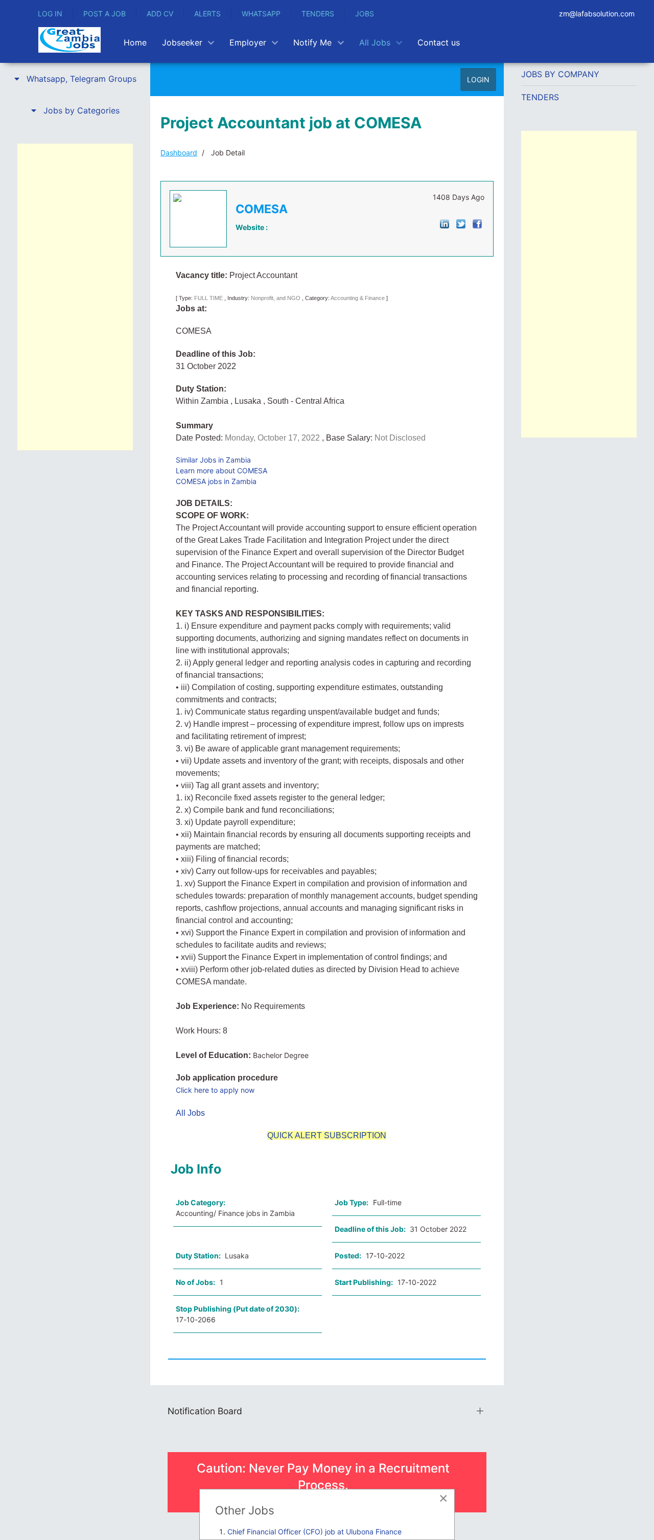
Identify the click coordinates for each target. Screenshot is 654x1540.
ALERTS (207, 13)
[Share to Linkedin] (444, 223)
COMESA (262, 209)
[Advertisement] (75, 297)
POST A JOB (104, 13)
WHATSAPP (261, 13)
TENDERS (317, 13)
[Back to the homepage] (69, 40)
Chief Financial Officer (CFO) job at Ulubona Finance (314, 1531)
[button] (75, 79)
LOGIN (478, 79)
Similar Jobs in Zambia (213, 459)
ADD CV (160, 13)
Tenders (540, 97)
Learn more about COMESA (221, 470)
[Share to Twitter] (460, 223)
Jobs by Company (560, 74)
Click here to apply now (215, 1090)
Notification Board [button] (205, 1411)
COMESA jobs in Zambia (216, 481)
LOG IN (50, 13)
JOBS (364, 13)
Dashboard (178, 152)
